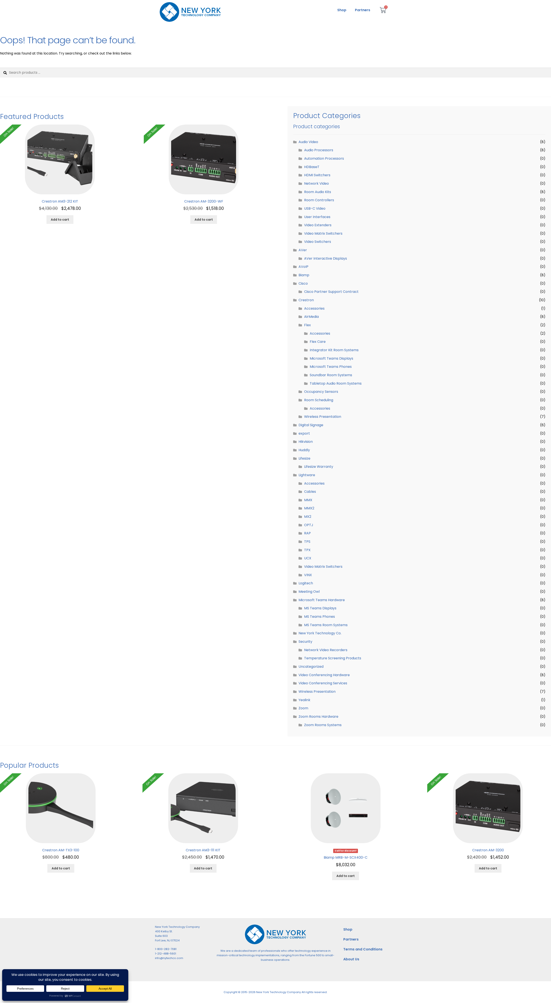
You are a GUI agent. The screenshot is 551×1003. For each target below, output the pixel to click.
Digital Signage (311, 425)
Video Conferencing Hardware (324, 674)
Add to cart (60, 219)
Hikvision (306, 441)
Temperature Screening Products (332, 658)
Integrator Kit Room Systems (334, 350)
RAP (307, 533)
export (304, 433)
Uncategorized (311, 666)
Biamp (304, 275)
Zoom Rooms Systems (323, 724)
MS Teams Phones (319, 616)
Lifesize (304, 458)
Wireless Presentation (322, 416)
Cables (310, 491)
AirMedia (311, 316)
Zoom (303, 708)
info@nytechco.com (169, 958)
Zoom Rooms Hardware (318, 716)
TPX (307, 550)
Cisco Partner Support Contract (331, 291)
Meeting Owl (309, 591)
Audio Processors (318, 150)
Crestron (306, 300)
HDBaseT (311, 166)
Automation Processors (324, 158)
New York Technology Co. (320, 633)
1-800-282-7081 (165, 949)
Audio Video (308, 141)
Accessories (314, 308)
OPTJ (308, 525)
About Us (351, 959)
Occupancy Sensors (321, 391)
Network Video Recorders (325, 649)
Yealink (304, 699)
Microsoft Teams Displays (331, 358)
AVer (303, 250)
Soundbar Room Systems (331, 375)
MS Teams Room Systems (326, 624)
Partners (362, 10)
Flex (307, 325)
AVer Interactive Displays (325, 258)
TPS (307, 541)
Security (305, 641)
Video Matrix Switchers (323, 233)
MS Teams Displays (320, 608)
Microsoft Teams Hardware (322, 599)
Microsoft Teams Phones (331, 366)
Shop (341, 10)
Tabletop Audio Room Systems (336, 383)
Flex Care (318, 341)
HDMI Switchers (317, 175)
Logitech (306, 583)
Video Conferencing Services (323, 683)
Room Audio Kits (317, 191)
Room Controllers (319, 200)
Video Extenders (317, 225)
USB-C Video (314, 208)
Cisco (303, 283)
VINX (308, 574)
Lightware (307, 475)
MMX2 (309, 508)
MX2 (307, 516)
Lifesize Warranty (318, 466)
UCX (307, 558)
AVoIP (303, 266)
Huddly (304, 450)
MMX (308, 500)
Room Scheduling (318, 400)
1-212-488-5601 (165, 954)
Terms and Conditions (362, 949)
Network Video (316, 183)
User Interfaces (317, 216)
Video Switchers (317, 241)
